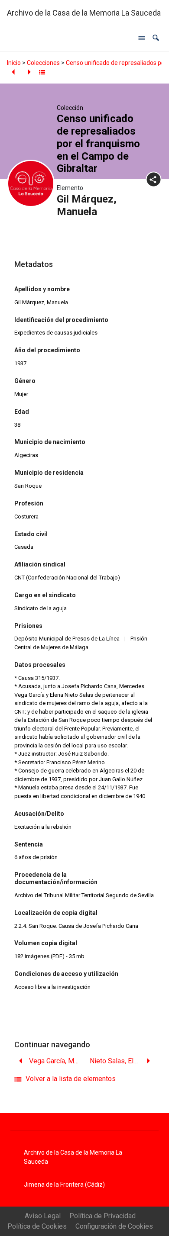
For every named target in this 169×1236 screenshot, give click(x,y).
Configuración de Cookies (114, 1226)
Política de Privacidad (102, 1216)
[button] (156, 37)
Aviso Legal (43, 1216)
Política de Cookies (37, 1226)
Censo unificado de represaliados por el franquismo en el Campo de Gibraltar (98, 143)
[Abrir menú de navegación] (142, 38)
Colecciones (43, 62)
